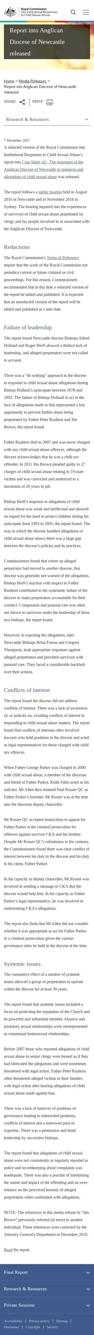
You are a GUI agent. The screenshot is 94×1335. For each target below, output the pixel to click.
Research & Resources (25, 1288)
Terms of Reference (63, 257)
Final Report (16, 1272)
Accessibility (13, 1321)
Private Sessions (19, 1305)
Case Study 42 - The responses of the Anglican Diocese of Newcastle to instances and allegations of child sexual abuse (43, 169)
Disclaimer (11, 1327)
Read (8, 1249)
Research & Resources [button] (27, 119)
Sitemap (62, 1321)
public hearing (50, 192)
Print (37, 102)
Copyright (33, 1327)
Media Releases (32, 81)
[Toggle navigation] (84, 12)
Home (9, 81)
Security (52, 1327)
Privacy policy (39, 1321)
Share (10, 102)
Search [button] (73, 12)
